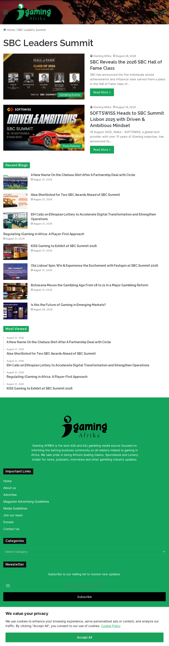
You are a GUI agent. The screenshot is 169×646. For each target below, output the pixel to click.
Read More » (102, 92)
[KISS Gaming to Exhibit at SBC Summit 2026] (15, 252)
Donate (8, 522)
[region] (84, 626)
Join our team (13, 515)
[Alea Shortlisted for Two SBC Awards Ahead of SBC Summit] (15, 201)
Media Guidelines (15, 508)
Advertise (10, 494)
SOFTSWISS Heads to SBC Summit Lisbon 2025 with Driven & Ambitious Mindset (127, 119)
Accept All (84, 637)
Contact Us (11, 529)
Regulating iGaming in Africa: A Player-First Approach (43, 234)
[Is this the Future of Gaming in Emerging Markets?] (15, 311)
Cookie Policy (111, 626)
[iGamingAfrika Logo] (34, 12)
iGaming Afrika (102, 56)
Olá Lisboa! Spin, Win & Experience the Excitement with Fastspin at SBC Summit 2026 (94, 265)
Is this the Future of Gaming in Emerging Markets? (69, 305)
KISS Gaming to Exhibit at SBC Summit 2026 (64, 246)
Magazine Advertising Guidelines (26, 501)
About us (9, 488)
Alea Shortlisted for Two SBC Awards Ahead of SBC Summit (75, 195)
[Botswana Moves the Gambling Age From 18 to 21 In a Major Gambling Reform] (15, 291)
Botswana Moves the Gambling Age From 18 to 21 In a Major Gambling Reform (89, 285)
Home (10, 30)
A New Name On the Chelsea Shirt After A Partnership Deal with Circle (83, 175)
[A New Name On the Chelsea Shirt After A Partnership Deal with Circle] (15, 181)
